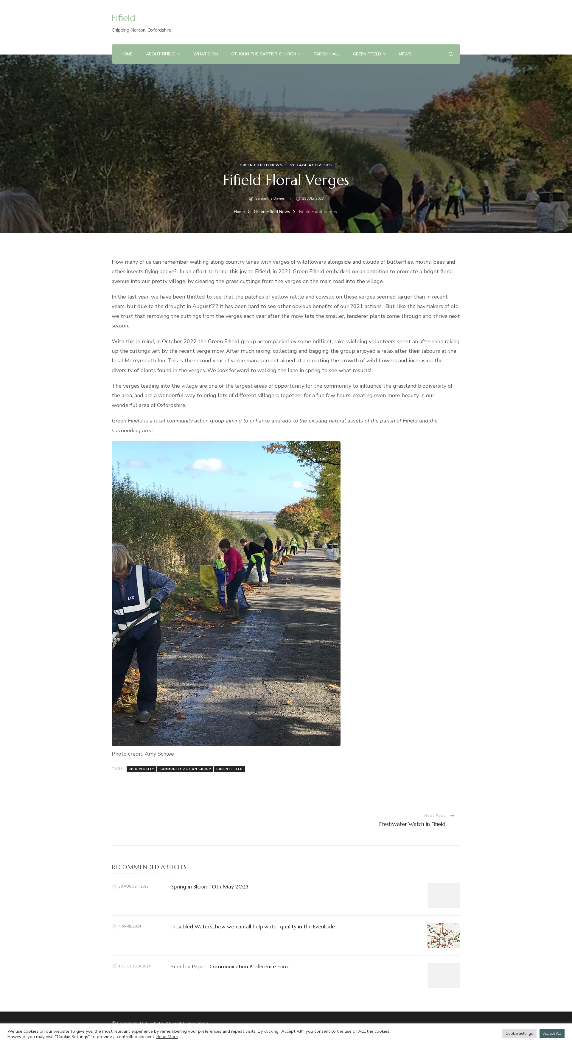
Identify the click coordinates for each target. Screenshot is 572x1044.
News (405, 54)
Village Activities (311, 165)
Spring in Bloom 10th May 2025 (209, 886)
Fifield (123, 17)
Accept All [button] (552, 1033)
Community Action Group (185, 769)
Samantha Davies (270, 198)
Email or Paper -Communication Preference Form (230, 966)
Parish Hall (327, 54)
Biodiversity (141, 769)
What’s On (205, 54)
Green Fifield (367, 54)
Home (127, 54)
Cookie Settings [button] (519, 1033)
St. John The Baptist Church (263, 54)
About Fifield (160, 54)
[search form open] (450, 54)
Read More (167, 1036)
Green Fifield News (261, 165)
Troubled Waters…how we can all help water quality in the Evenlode (253, 926)
